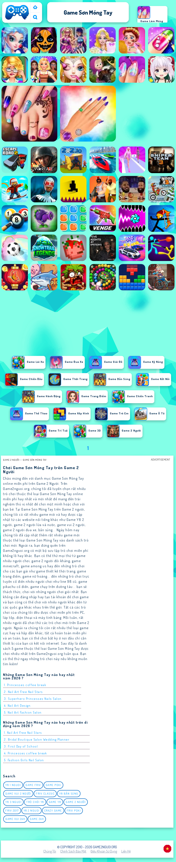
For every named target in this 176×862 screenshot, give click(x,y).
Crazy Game (53, 810)
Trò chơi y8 (35, 802)
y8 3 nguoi (13, 802)
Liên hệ (126, 851)
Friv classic (45, 793)
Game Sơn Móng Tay (35, 459)
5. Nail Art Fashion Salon (23, 712)
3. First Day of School (21, 746)
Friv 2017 (12, 810)
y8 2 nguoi (31, 810)
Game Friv (33, 785)
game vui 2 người (18, 793)
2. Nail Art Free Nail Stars (23, 692)
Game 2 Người (11, 459)
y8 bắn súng (68, 793)
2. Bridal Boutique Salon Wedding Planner (36, 739)
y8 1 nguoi (13, 785)
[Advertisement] (88, 324)
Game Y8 (55, 802)
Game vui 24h (15, 819)
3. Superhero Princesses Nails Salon (33, 699)
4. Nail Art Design (17, 705)
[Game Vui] (35, 7)
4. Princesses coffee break (25, 753)
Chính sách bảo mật (73, 851)
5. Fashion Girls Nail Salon (24, 760)
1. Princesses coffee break (25, 685)
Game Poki (53, 785)
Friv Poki (74, 810)
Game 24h (37, 819)
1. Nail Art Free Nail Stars (23, 733)
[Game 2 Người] (17, 20)
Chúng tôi (49, 851)
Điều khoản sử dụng (104, 851)
